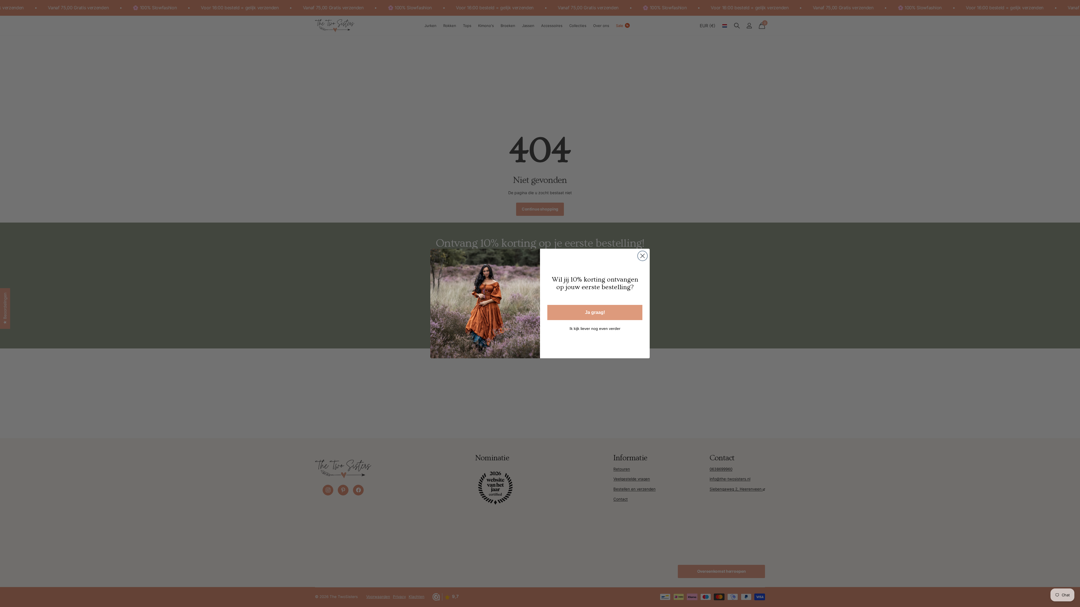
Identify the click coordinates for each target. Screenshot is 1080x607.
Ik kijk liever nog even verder (595, 328)
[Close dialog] (642, 256)
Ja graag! (595, 312)
